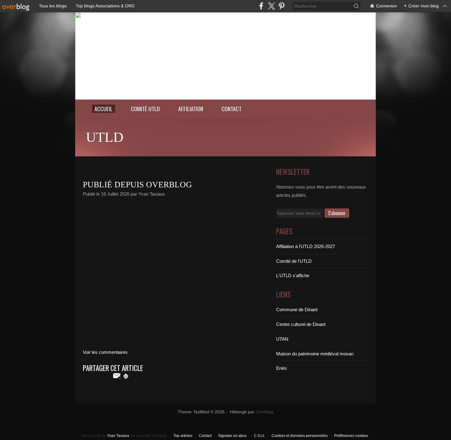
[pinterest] (281, 6)
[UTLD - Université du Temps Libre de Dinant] (225, 98)
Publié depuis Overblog (137, 184)
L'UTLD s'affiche (292, 275)
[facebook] (261, 6)
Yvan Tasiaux (118, 436)
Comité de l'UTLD (294, 261)
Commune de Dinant (297, 309)
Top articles (182, 436)
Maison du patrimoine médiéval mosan (314, 353)
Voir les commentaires (105, 352)
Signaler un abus (233, 436)
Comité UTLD (145, 109)
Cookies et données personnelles (300, 436)
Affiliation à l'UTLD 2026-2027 (305, 246)
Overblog (264, 412)
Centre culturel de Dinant (301, 324)
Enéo (281, 368)
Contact (231, 109)
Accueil (103, 109)
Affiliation (190, 109)
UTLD (104, 137)
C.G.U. (259, 436)
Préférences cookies (351, 436)
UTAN (282, 339)
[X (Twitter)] (271, 6)
